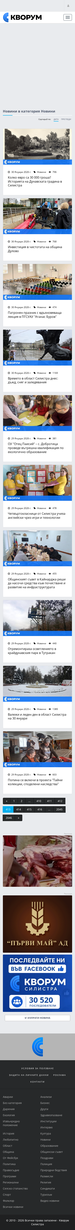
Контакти (37, 1081)
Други (44, 1109)
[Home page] (22, 17)
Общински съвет (51, 1152)
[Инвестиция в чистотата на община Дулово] (37, 216)
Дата (56, 119)
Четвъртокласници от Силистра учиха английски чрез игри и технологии (36, 515)
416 (40, 809)
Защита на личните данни (29, 1075)
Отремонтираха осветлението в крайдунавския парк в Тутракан (32, 651)
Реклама (59, 1075)
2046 (9, 818)
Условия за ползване (37, 1068)
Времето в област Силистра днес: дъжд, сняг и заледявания (33, 380)
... (29, 801)
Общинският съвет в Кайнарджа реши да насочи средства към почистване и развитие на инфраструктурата (37, 583)
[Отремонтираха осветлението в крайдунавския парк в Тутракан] (37, 618)
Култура (45, 1133)
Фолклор (8, 1200)
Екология (9, 1115)
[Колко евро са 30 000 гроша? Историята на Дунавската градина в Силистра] (37, 147)
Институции (48, 1121)
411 (49, 801)
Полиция (46, 1164)
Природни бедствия (53, 1170)
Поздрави (46, 1158)
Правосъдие (11, 1170)
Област (7, 1145)
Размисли (46, 1176)
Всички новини (13, 1207)
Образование (49, 1145)
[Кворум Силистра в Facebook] (37, 983)
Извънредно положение (11, 1123)
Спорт (7, 1194)
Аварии (8, 1097)
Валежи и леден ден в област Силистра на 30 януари (37, 716)
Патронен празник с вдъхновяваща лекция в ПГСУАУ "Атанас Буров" (35, 315)
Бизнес (45, 1103)
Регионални (11, 1182)
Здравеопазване (51, 1115)
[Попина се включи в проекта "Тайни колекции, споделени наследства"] (37, 749)
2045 (59, 809)
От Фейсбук (10, 1158)
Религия (45, 1182)
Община (8, 1152)
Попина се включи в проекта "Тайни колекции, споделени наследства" (35, 782)
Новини (41, 171)
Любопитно (10, 1139)
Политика (9, 1164)
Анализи (46, 1097)
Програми (9, 1176)
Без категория (12, 1103)
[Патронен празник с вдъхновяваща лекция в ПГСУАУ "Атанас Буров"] (37, 282)
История (8, 1133)
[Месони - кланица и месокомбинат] (37, 886)
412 (60, 801)
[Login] (68, 5)
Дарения (9, 1109)
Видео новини (49, 1200)
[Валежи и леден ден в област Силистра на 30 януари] (37, 684)
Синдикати (47, 1188)
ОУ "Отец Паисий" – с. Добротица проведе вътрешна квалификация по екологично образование (36, 448)
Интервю (46, 1127)
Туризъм (46, 1194)
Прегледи (66, 119)
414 (18, 809)
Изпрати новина (38, 1018)
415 (29, 809)
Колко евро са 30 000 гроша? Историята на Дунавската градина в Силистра (35, 181)
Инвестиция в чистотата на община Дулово (35, 249)
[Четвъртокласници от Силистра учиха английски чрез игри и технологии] (37, 483)
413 (8, 809)
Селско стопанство (15, 1188)
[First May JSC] (37, 924)
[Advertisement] (37, 62)
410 (39, 801)
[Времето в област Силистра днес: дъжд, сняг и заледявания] (37, 348)
